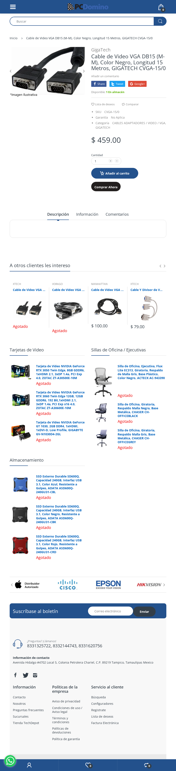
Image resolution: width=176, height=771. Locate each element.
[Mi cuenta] (29, 765)
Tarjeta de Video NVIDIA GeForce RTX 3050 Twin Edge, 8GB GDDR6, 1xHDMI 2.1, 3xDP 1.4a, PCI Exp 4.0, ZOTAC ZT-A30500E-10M (60, 372)
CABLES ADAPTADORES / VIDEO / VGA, (139, 123)
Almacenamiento (27, 460)
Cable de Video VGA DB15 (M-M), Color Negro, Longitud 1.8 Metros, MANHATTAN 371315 (107, 290)
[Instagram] (35, 675)
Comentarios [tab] (117, 214)
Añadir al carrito (117, 173)
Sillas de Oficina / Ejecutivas (118, 350)
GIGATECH (103, 127)
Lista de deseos (105, 104)
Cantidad (97, 155)
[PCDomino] (88, 6)
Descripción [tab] (58, 214)
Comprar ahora (105, 187)
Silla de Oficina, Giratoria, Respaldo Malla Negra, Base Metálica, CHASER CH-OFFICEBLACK (138, 410)
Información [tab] (87, 214)
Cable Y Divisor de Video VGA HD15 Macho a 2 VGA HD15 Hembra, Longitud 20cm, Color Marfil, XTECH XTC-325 (146, 290)
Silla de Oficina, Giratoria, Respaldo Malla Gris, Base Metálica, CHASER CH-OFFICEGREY (136, 436)
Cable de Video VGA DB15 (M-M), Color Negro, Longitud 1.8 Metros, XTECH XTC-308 (29, 290)
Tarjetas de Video (27, 350)
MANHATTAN (99, 284)
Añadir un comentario (105, 76)
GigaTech (101, 50)
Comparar (132, 104)
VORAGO (57, 284)
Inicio (13, 38)
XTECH (17, 284)
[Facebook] (15, 675)
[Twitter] (25, 675)
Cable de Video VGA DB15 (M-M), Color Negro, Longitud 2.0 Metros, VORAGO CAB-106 (68, 290)
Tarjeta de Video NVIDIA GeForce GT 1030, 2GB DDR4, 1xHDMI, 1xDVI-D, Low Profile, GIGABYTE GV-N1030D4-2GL (60, 428)
